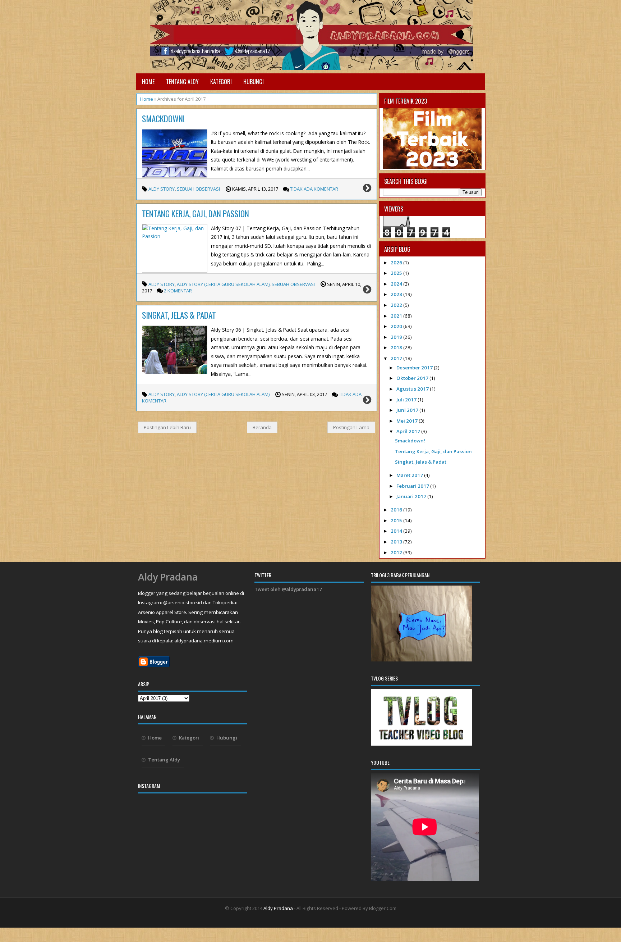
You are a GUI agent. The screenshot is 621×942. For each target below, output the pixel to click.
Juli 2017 (407, 399)
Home (148, 81)
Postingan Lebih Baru (167, 427)
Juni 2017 (407, 410)
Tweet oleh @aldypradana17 (288, 589)
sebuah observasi (198, 189)
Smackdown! (163, 119)
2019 (397, 337)
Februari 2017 (413, 486)
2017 (397, 358)
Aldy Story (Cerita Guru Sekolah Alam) (223, 284)
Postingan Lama (351, 427)
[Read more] (367, 189)
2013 (397, 541)
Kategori (221, 81)
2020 (397, 326)
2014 (397, 531)
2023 (397, 294)
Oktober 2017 (412, 378)
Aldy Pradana (168, 576)
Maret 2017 (410, 475)
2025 (397, 273)
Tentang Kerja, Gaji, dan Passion (195, 214)
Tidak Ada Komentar (314, 189)
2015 (397, 520)
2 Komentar (178, 290)
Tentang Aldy (182, 81)
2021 (397, 316)
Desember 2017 (415, 367)
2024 (397, 284)
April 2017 (408, 431)
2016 (397, 509)
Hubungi (253, 81)
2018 (397, 347)
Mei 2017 (407, 421)
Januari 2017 (411, 496)
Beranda (262, 427)
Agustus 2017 (413, 389)
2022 (397, 305)
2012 (397, 552)
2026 (397, 262)
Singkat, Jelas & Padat (179, 315)
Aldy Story (161, 189)
